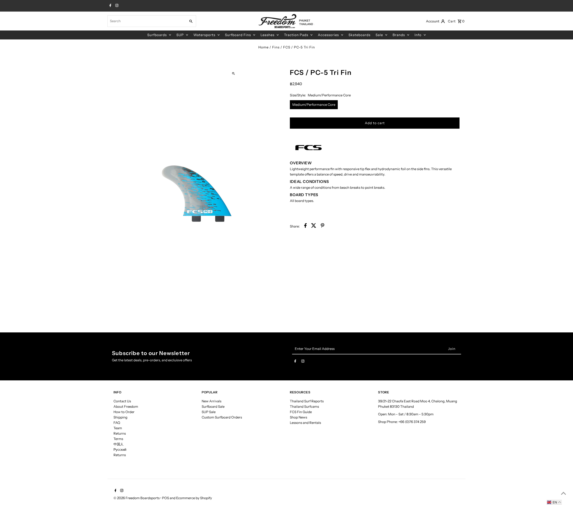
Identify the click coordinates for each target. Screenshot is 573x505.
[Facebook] (109, 5)
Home (263, 47)
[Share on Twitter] (313, 226)
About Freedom (125, 406)
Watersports (204, 35)
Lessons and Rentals (305, 422)
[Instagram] (116, 5)
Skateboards (359, 35)
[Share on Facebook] (305, 226)
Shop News (298, 417)
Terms (118, 439)
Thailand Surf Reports (307, 401)
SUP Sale (209, 412)
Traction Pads (296, 35)
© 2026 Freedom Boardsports (136, 498)
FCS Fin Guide (301, 412)
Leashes (267, 35)
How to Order (124, 412)
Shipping (120, 417)
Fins (276, 47)
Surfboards (157, 35)
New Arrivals (211, 401)
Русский (119, 449)
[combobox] (146, 21)
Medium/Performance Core (313, 104)
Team (117, 428)
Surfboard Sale (213, 406)
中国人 (118, 444)
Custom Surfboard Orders (222, 417)
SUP (180, 35)
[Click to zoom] (233, 73)
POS (165, 498)
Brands (399, 35)
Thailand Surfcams (304, 406)
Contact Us (122, 401)
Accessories (328, 35)
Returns (119, 433)
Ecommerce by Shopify (194, 498)
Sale (379, 35)
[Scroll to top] (563, 493)
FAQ (116, 422)
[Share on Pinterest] (322, 226)
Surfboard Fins (238, 35)
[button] (554, 502)
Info (418, 35)
